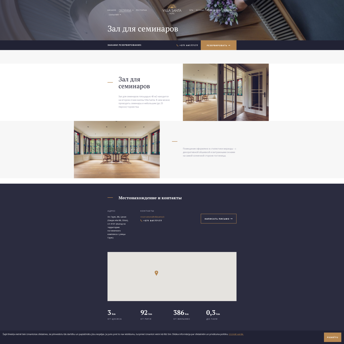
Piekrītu (332, 337)
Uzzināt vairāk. (236, 334)
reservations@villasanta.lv (152, 216)
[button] (156, 273)
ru (232, 15)
